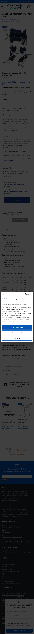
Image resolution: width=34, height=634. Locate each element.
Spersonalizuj (16, 332)
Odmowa (17, 338)
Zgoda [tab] (6, 299)
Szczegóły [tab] (16, 299)
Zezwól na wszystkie (17, 327)
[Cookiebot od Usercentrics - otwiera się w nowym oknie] (25, 294)
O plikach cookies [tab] (27, 299)
